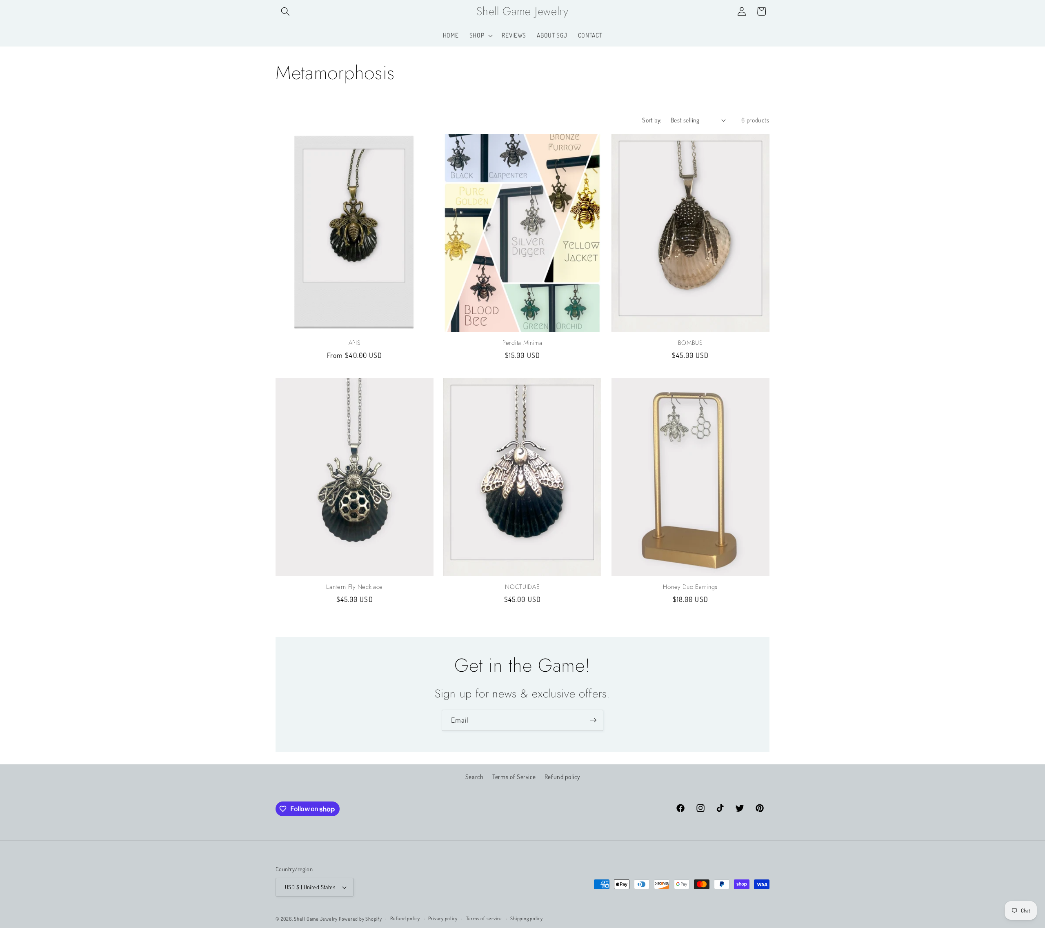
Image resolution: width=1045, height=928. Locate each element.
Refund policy (562, 777)
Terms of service (484, 918)
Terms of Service (514, 777)
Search (474, 777)
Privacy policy (443, 918)
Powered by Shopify (360, 919)
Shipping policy (526, 918)
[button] (285, 11)
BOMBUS (690, 343)
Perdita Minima (522, 343)
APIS (355, 343)
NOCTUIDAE (522, 587)
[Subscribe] (593, 720)
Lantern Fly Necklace (354, 587)
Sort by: (652, 120)
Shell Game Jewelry (316, 919)
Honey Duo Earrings (690, 587)
